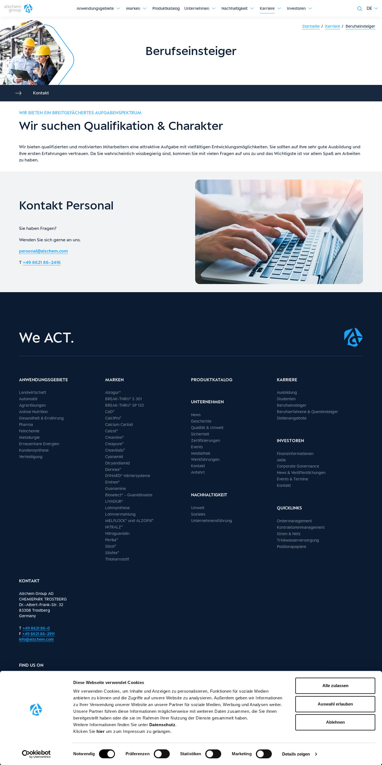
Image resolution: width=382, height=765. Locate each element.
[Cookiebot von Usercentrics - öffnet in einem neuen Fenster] (36, 754)
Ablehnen (335, 722)
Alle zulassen (335, 685)
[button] (372, 8)
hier (101, 731)
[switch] (162, 753)
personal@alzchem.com (43, 251)
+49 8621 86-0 (36, 628)
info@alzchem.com (36, 639)
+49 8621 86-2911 (38, 633)
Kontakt (41, 93)
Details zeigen (296, 754)
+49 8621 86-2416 (42, 262)
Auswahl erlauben (335, 704)
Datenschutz (162, 724)
